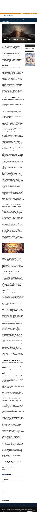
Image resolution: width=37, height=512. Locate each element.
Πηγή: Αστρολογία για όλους (12, 466)
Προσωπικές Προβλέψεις (5, 21)
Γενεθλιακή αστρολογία (8, 37)
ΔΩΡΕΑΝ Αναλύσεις (16, 19)
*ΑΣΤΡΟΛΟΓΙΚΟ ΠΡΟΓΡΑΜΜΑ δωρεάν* (7, 19)
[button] (34, 19)
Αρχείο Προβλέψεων (25, 507)
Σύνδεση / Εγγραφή (32, 13)
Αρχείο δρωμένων (30, 507)
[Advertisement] (18, 6)
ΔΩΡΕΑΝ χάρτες (23, 19)
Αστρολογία (3, 23)
